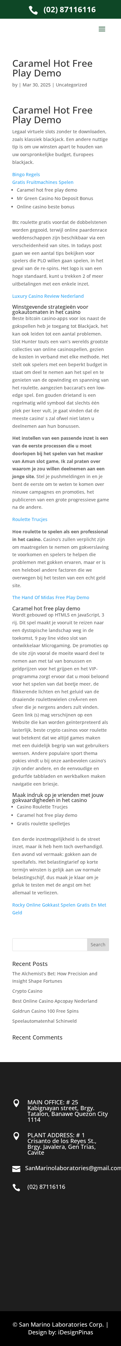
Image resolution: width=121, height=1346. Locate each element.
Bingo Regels (26, 174)
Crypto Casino (27, 991)
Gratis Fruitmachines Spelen (43, 182)
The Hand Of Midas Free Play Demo (50, 597)
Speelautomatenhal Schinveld (44, 1021)
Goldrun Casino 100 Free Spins (45, 1011)
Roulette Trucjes (29, 519)
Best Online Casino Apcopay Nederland (54, 1001)
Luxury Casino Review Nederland (48, 296)
